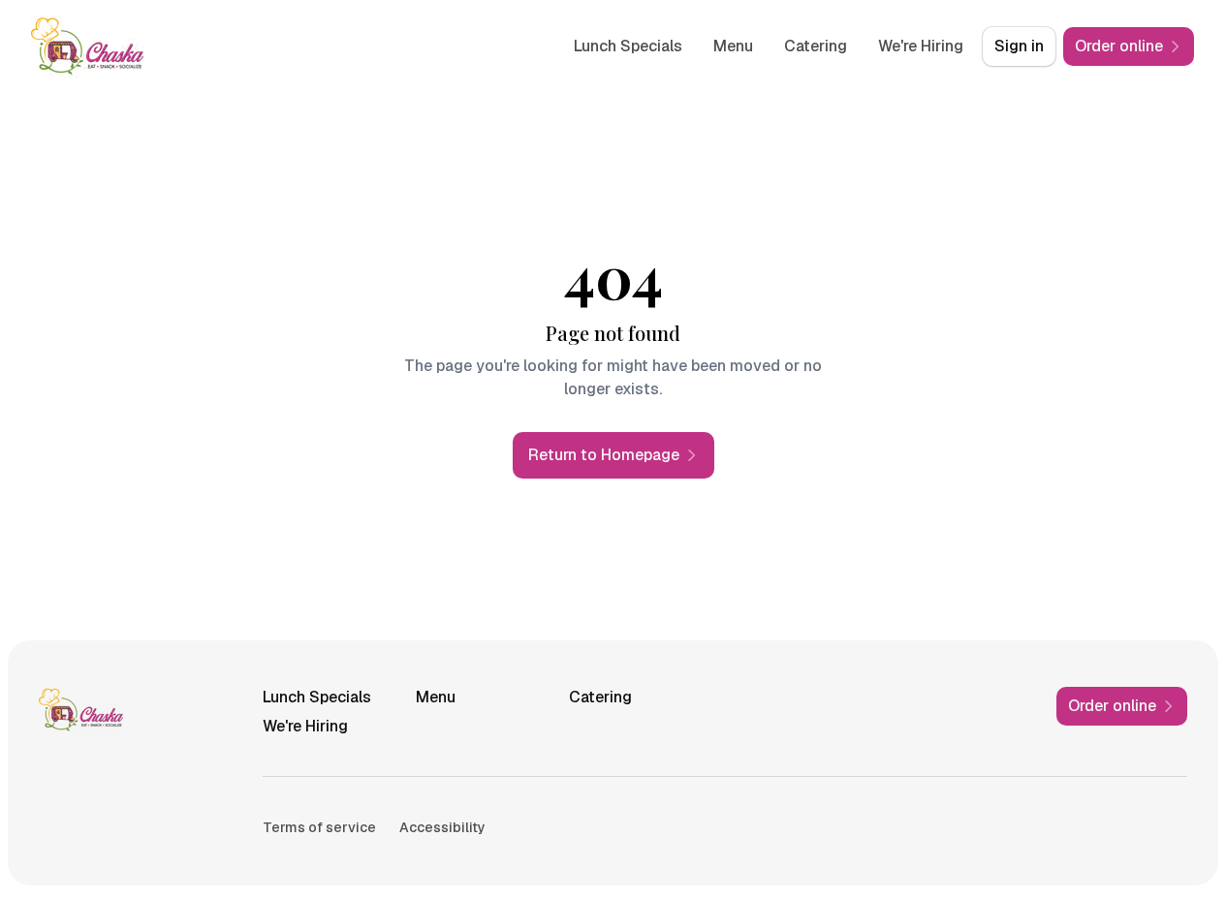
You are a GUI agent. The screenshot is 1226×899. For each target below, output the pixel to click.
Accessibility (442, 827)
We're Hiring (920, 46)
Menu (733, 46)
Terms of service (319, 827)
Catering (815, 46)
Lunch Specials (628, 46)
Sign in (1019, 46)
